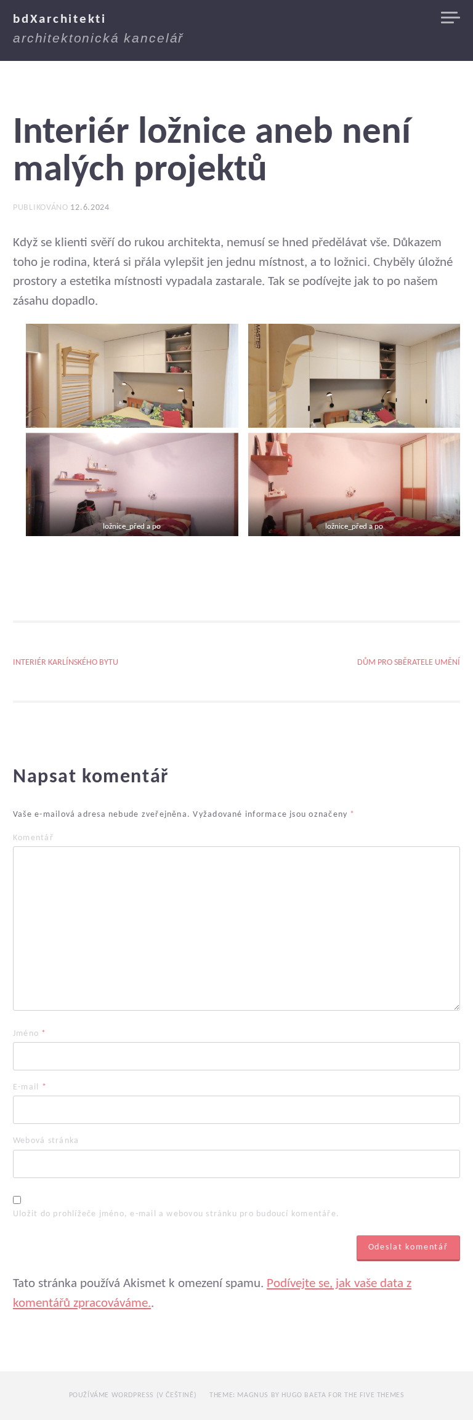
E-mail (30, 1087)
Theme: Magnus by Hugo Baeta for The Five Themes (306, 1395)
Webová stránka (46, 1141)
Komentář (33, 838)
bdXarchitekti (60, 19)
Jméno (30, 1034)
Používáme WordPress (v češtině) (133, 1395)
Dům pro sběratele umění (408, 663)
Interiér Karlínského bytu (65, 663)
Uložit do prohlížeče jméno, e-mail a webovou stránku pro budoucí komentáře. (176, 1214)
